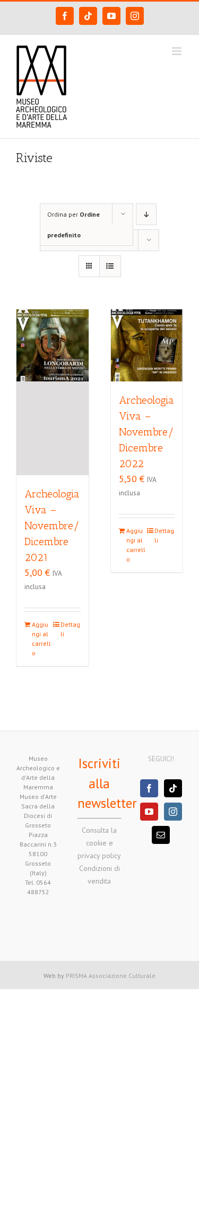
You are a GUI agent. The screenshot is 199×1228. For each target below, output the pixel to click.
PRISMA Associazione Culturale (110, 976)
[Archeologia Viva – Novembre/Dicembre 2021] (52, 392)
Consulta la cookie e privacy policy (99, 842)
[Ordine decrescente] (146, 214)
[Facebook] (149, 788)
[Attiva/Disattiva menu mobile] (177, 51)
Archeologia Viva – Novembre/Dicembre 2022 (146, 432)
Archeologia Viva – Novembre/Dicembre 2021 (52, 525)
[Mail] (161, 835)
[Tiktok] (173, 788)
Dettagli (70, 629)
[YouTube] (149, 812)
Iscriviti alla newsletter (107, 783)
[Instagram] (173, 812)
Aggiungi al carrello (41, 638)
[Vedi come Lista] (110, 266)
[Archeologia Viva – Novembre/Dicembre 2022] (147, 345)
